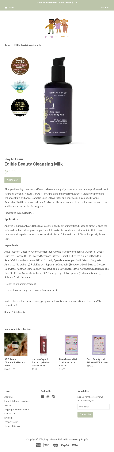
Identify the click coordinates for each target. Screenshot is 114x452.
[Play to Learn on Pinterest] (48, 397)
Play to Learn (50, 439)
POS (60, 439)
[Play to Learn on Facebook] (42, 397)
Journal (7, 405)
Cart (107, 7)
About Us (9, 397)
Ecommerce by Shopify (77, 439)
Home (7, 45)
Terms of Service (12, 426)
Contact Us (9, 413)
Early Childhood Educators (17, 401)
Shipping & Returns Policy (16, 409)
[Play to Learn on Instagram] (53, 397)
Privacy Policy (11, 422)
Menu (11, 7)
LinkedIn (8, 417)
